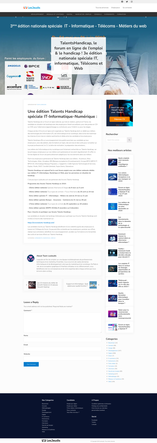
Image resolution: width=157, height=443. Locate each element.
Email (26, 345)
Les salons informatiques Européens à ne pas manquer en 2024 (124, 177)
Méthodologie (112, 376)
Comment (28, 310)
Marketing (111, 374)
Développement (113, 351)
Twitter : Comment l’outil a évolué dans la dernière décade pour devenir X (124, 253)
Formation (111, 366)
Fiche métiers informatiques (75, 408)
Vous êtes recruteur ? (73, 412)
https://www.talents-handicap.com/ (41, 223)
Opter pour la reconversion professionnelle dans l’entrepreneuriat (124, 314)
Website (27, 354)
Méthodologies (46, 408)
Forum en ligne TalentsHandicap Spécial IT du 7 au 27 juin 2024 (124, 192)
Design (110, 348)
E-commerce (112, 358)
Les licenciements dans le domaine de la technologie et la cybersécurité (124, 222)
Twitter (94, 422)
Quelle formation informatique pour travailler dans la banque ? (123, 298)
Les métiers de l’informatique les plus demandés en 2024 (123, 206)
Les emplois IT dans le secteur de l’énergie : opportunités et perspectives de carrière (124, 268)
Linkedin (94, 424)
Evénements (38, 238)
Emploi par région (72, 404)
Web (109, 381)
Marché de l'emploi (49, 238)
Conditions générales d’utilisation (101, 404)
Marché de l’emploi (47, 425)
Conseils (110, 345)
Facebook (94, 420)
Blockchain (111, 343)
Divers (110, 356)
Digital (110, 353)
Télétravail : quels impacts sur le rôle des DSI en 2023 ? (123, 283)
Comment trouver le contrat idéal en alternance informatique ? (124, 238)
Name (26, 335)
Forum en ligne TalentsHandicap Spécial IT (124, 327)
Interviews (111, 369)
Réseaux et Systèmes (114, 379)
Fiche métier (112, 363)
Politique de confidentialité (99, 406)
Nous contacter (71, 410)
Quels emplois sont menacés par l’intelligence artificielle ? (123, 162)
